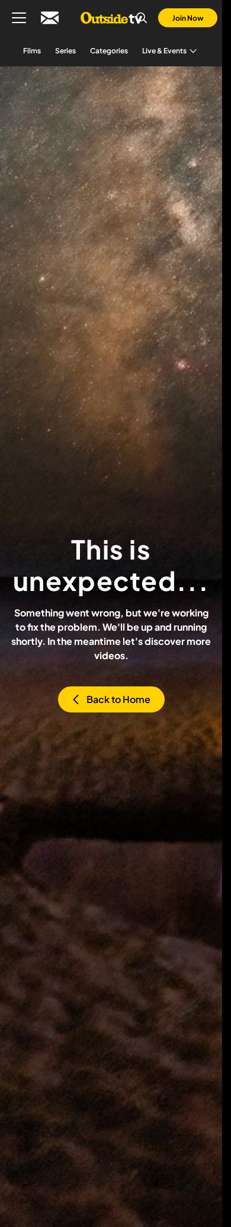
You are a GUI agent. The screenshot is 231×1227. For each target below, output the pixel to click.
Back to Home (118, 699)
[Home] (111, 18)
